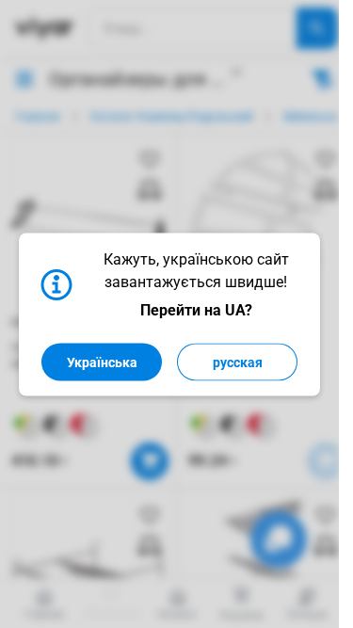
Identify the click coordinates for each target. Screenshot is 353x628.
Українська (102, 361)
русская (238, 361)
